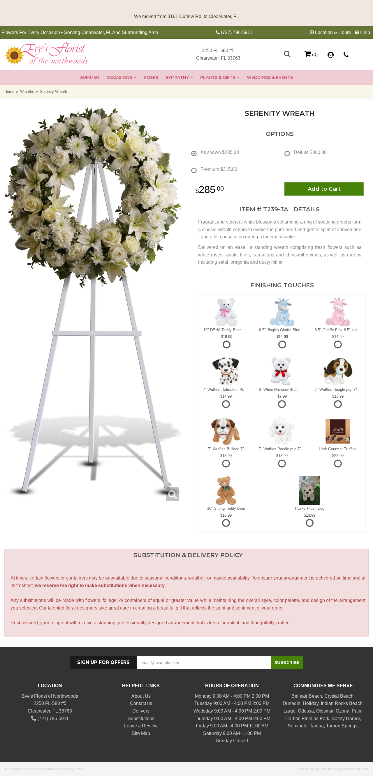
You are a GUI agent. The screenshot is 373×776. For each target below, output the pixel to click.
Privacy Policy (73, 769)
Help (365, 32)
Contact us (141, 703)
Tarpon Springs (342, 725)
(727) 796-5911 (236, 32)
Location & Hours (333, 32)
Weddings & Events (270, 77)
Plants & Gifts (217, 77)
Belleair (299, 696)
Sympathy (177, 77)
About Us (141, 696)
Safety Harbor (346, 718)
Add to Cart (324, 189)
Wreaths (27, 91)
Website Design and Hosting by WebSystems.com (333, 769)
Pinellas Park (315, 718)
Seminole (297, 725)
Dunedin (291, 703)
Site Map (141, 733)
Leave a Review (141, 725)
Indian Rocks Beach (342, 703)
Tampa (317, 725)
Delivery (140, 710)
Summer (89, 77)
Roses (151, 77)
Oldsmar (324, 710)
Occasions (119, 77)
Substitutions (141, 718)
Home (9, 91)
